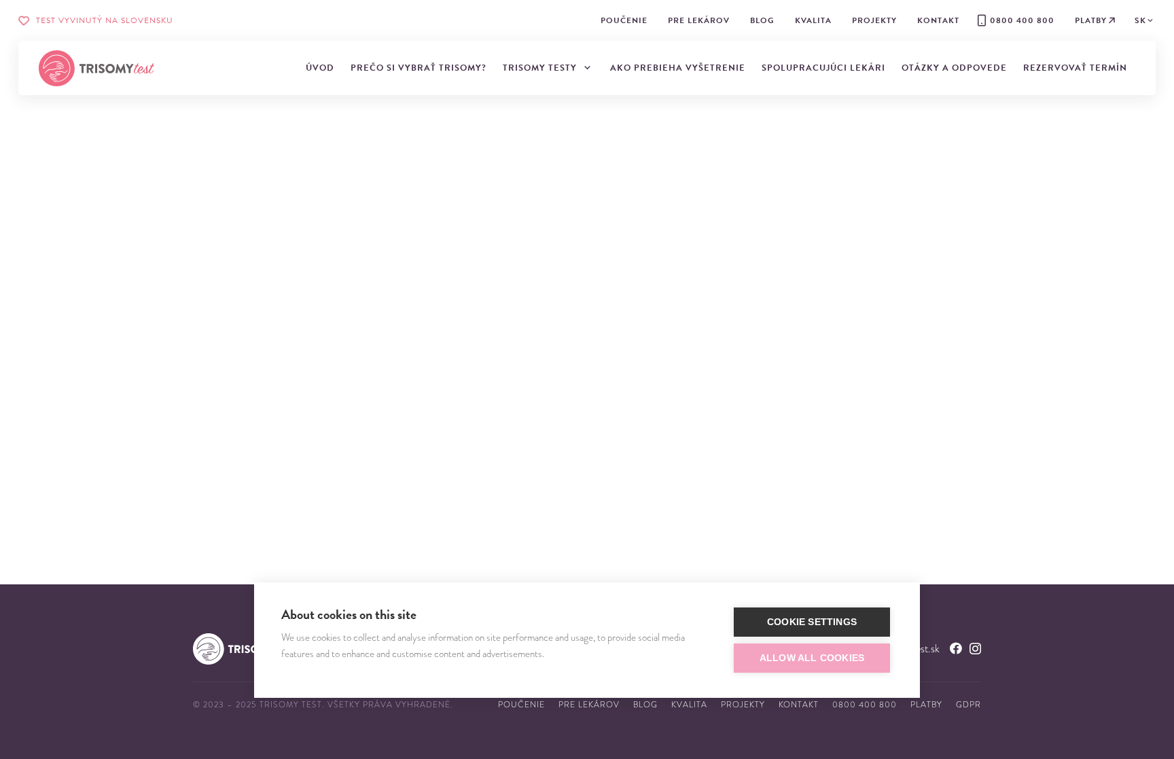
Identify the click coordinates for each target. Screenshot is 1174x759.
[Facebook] (956, 648)
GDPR (968, 704)
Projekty (743, 704)
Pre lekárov (589, 704)
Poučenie (521, 704)
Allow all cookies (812, 658)
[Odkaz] (96, 68)
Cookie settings (812, 622)
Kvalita (689, 704)
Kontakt (799, 704)
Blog (645, 704)
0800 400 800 (864, 704)
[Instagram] (975, 649)
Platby (926, 704)
